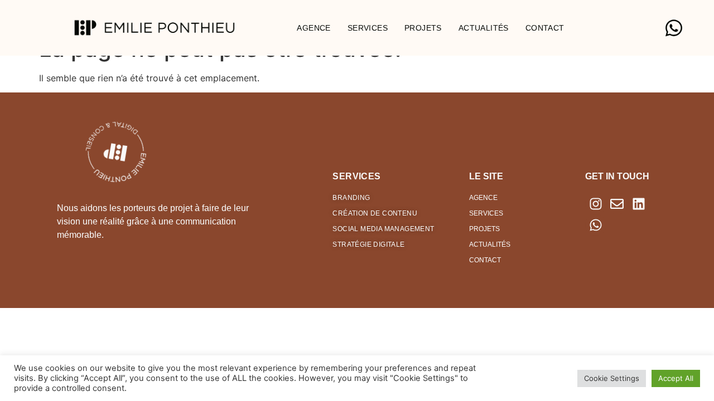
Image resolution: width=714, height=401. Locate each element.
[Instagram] (595, 203)
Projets (423, 27)
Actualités (484, 27)
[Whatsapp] (595, 225)
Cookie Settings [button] (611, 378)
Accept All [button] (675, 378)
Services (368, 27)
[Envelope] (617, 203)
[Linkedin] (638, 203)
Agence (313, 27)
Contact (545, 27)
